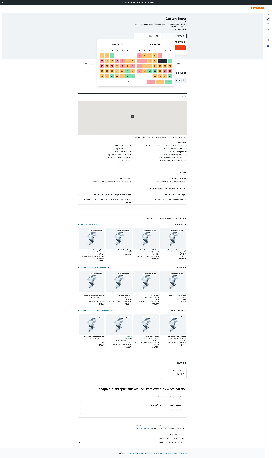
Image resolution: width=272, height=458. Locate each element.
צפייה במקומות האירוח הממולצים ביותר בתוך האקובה (96, 310)
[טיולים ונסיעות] (268, 40)
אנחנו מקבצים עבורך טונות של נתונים (171, 438)
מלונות (175, 453)
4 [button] (144, 56)
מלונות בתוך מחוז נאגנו (145, 453)
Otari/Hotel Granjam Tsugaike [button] (94, 295)
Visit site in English (128, 2)
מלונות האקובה (132, 453)
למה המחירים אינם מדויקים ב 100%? (171, 442)
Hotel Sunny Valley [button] (97, 250)
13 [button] (170, 66)
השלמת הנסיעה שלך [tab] (176, 397)
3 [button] (149, 56)
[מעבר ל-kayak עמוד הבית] (257, 8)
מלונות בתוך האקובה (175, 410)
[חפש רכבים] (268, 23)
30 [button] (155, 76)
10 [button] (150, 61)
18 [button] (144, 66)
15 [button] (160, 66)
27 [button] (170, 76)
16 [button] (155, 66)
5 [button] (139, 56)
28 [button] (165, 76)
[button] (2, 2)
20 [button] (170, 71)
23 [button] (155, 71)
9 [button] (154, 61)
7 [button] (117, 61)
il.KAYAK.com (183, 453)
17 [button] (149, 66)
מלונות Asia (167, 453)
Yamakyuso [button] (155, 295)
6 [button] (170, 61)
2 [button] (154, 56)
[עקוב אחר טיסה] (268, 34)
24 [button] (150, 71)
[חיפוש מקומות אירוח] (268, 19)
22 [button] (160, 71)
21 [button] (165, 71)
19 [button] (139, 66)
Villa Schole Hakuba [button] (125, 295)
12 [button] (139, 61)
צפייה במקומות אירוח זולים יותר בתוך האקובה (93, 267)
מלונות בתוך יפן (158, 453)
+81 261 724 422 (181, 29)
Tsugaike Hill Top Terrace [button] (177, 295)
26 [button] (139, 71)
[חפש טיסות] (268, 14)
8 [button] (159, 61)
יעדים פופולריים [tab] (160, 397)
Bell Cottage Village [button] (125, 250)
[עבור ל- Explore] (268, 29)
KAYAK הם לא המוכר (177, 435)
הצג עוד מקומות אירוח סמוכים (88, 224)
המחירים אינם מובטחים (143, 428)
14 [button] (165, 66)
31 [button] (102, 76)
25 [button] (145, 71)
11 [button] (144, 61)
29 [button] (160, 76)
